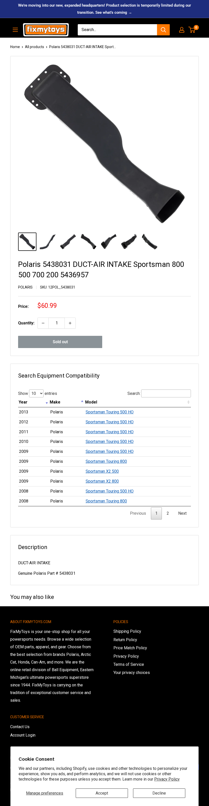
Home (15, 47)
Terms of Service (128, 664)
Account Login (22, 735)
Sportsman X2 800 (102, 481)
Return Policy (125, 639)
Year (23, 402)
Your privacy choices (131, 672)
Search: (133, 393)
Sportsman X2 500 (102, 471)
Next (182, 513)
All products (34, 47)
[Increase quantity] (70, 323)
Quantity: (26, 323)
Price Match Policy (130, 647)
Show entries (37, 393)
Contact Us (20, 726)
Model (91, 402)
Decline (159, 793)
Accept (102, 793)
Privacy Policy (167, 779)
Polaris (25, 287)
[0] (192, 30)
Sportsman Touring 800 (106, 461)
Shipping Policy (127, 631)
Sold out (60, 341)
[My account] (181, 30)
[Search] (163, 29)
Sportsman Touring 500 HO (110, 412)
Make (55, 402)
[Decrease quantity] (43, 323)
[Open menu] (15, 30)
